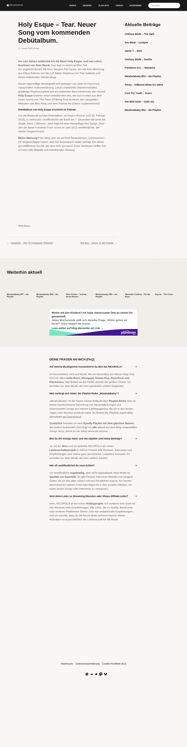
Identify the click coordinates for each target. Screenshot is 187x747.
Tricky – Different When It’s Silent (144, 84)
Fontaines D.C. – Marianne (140, 67)
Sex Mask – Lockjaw (136, 42)
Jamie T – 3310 (133, 51)
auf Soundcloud (72, 416)
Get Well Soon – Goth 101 (139, 101)
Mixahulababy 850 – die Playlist (106, 295)
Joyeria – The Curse (164, 294)
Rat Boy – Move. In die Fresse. (97, 243)
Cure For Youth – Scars (138, 93)
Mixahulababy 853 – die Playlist (143, 76)
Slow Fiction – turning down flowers (76, 295)
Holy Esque (24, 226)
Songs (36, 48)
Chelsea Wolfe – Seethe (138, 59)
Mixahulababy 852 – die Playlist (143, 110)
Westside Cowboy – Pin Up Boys (137, 295)
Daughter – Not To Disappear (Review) (32, 243)
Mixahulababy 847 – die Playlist (18, 295)
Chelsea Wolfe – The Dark (140, 34)
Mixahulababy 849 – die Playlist (47, 295)
